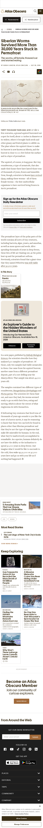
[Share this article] (3, 71)
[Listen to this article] (13, 71)
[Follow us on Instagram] (24, 749)
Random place (33, 19)
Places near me (13, 19)
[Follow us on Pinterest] (30, 749)
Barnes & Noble (31, 346)
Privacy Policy (13, 227)
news (12, 519)
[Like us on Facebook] (5, 749)
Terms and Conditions (26, 227)
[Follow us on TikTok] (18, 749)
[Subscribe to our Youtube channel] (12, 749)
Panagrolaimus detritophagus (25, 391)
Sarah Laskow (9, 65)
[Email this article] (8, 71)
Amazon (12, 346)
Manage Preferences (21, 824)
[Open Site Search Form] (35, 11)
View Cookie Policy (21, 814)
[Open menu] (40, 11)
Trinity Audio (13, 121)
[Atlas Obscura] (14, 11)
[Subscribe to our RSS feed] (36, 749)
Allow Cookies (21, 818)
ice (4, 519)
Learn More (21, 701)
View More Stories (9, 543)
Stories (9, 29)
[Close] (39, 806)
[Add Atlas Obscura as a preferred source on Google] (39, 71)
